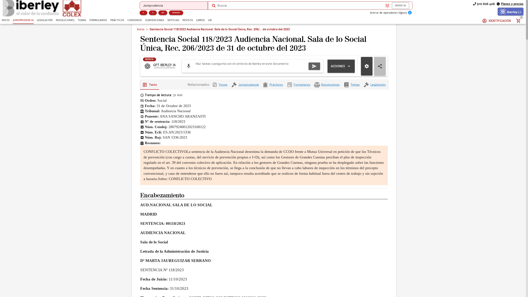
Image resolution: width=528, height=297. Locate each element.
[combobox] (300, 5)
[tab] (5, 20)
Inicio (140, 29)
